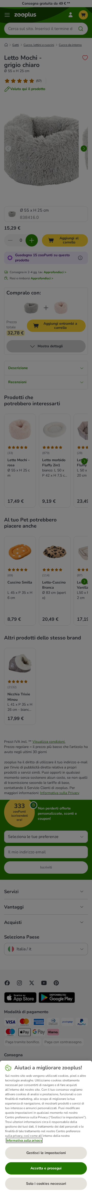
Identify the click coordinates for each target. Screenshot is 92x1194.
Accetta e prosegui (46, 1168)
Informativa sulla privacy (24, 1140)
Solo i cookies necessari (46, 1183)
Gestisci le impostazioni (46, 1152)
